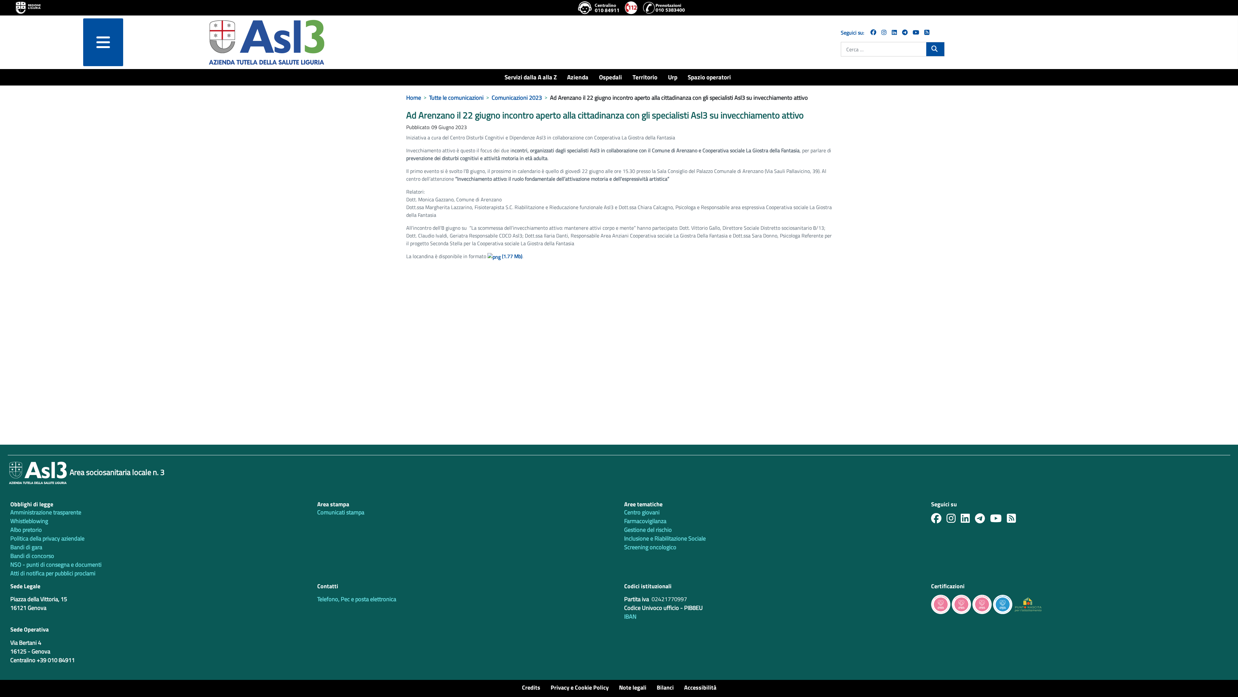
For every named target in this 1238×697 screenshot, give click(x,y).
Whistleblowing (29, 521)
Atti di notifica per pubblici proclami (52, 573)
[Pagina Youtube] (916, 32)
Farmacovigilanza (645, 521)
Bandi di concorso (32, 555)
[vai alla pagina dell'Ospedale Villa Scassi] (1028, 604)
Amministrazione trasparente (45, 512)
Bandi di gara (26, 547)
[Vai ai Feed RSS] (926, 32)
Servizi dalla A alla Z (531, 77)
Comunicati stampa (340, 512)
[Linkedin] (894, 32)
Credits (531, 687)
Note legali (632, 687)
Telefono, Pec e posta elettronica (356, 599)
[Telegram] (905, 32)
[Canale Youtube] (998, 520)
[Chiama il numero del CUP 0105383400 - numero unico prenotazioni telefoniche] (664, 7)
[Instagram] (884, 32)
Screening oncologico (650, 547)
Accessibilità (700, 687)
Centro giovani (642, 512)
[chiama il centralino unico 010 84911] (598, 7)
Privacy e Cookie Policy (580, 687)
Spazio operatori (709, 77)
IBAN (630, 616)
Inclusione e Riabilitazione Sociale (665, 538)
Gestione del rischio (648, 529)
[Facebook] (873, 32)
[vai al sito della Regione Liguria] (28, 7)
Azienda (577, 77)
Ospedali (610, 77)
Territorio (645, 77)
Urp (672, 77)
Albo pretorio (26, 529)
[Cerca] (935, 48)
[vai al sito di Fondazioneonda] (1002, 604)
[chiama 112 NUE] (631, 7)
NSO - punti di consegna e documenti (56, 564)
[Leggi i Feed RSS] (1014, 520)
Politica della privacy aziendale (47, 538)
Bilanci (665, 687)
